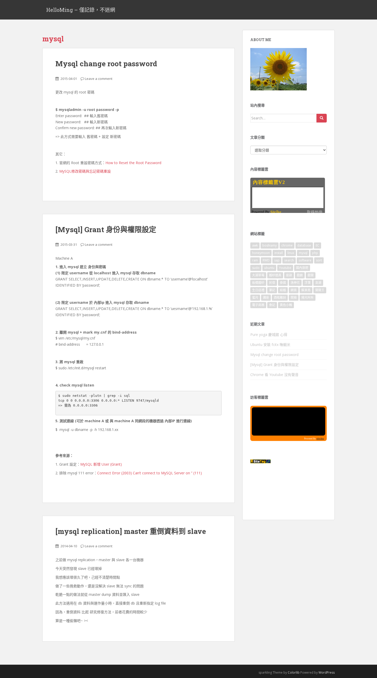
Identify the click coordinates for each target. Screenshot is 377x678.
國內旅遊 (302, 268)
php (315, 253)
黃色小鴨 (286, 305)
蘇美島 (306, 290)
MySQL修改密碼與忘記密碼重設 (85, 171)
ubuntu (269, 268)
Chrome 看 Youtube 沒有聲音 (274, 374)
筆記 (272, 290)
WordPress (327, 672)
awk (255, 245)
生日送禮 (258, 290)
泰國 (283, 282)
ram (255, 260)
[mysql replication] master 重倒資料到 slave (130, 531)
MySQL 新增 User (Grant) (101, 464)
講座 (266, 297)
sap (277, 260)
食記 (272, 305)
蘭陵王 (319, 290)
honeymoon (261, 253)
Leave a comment (98, 78)
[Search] (321, 118)
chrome (287, 245)
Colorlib (294, 672)
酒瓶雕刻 (280, 297)
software (305, 260)
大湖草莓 (258, 275)
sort (319, 260)
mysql (303, 253)
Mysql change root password (106, 63)
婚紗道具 (275, 275)
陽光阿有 (307, 297)
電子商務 (258, 305)
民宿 (272, 282)
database (304, 245)
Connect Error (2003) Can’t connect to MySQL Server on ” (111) (149, 472)
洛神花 (295, 282)
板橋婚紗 (258, 282)
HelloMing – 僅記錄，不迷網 (80, 9)
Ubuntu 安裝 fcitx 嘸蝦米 (270, 344)
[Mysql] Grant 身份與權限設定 (105, 229)
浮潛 (307, 282)
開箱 (294, 297)
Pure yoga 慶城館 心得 (268, 334)
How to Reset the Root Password (133, 162)
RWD (266, 260)
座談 (289, 275)
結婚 (283, 290)
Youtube (285, 268)
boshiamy (269, 245)
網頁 (294, 290)
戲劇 (300, 275)
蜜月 (255, 297)
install (278, 253)
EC (317, 245)
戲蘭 (310, 275)
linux (290, 253)
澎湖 (318, 282)
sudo (256, 268)
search (289, 260)
